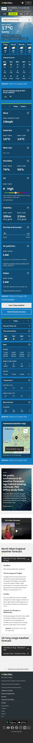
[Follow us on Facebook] (12, 728)
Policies (3, 703)
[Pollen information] (28, 273)
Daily (4, 14)
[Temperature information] (29, 380)
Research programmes (8, 693)
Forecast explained (7, 299)
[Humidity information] (28, 161)
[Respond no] (10, 96)
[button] (16, 438)
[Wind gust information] (28, 113)
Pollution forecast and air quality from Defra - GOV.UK (16, 264)
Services (3, 696)
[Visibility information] (28, 207)
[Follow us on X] (4, 728)
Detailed (13, 14)
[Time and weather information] (29, 331)
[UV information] (28, 178)
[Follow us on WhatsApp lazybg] (29, 728)
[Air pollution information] (28, 246)
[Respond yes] (5, 96)
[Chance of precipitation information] (28, 148)
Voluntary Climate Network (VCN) (11, 687)
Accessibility (5, 706)
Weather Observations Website (10, 684)
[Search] (28, 20)
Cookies (3, 708)
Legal (3, 711)
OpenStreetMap (26, 452)
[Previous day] (5, 106)
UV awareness (8, 200)
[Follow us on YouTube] (8, 728)
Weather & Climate (7, 690)
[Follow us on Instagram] (20, 728)
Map (21, 14)
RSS (2, 716)
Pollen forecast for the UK (12, 291)
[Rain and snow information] (29, 402)
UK (27, 14)
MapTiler (18, 452)
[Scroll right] (29, 57)
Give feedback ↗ (13, 8)
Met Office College (6, 677)
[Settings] (22, 2)
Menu (28, 3)
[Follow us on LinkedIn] (24, 728)
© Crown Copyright (16, 731)
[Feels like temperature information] (28, 130)
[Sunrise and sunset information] (28, 227)
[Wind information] (29, 344)
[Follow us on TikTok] (16, 728)
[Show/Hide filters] (29, 326)
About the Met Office (7, 699)
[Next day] (9, 106)
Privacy (3, 713)
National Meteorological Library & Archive (13, 681)
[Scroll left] (24, 57)
